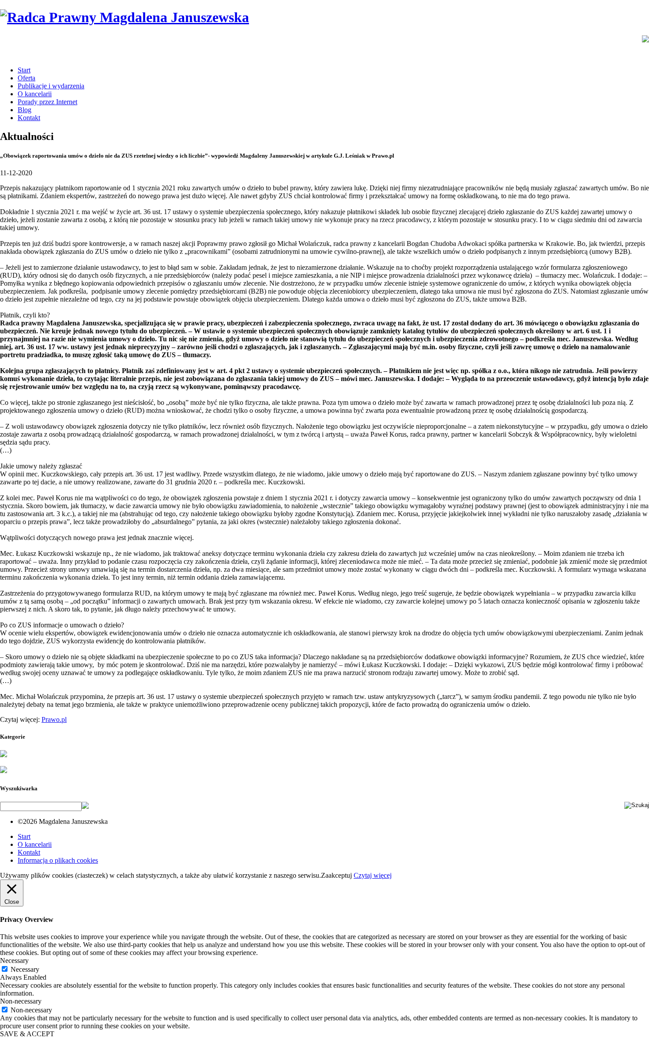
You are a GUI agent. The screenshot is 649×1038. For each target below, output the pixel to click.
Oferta (26, 78)
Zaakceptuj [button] (336, 875)
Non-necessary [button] (21, 1001)
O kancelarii (35, 94)
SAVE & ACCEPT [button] (27, 1034)
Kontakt (29, 117)
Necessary (25, 969)
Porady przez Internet (47, 102)
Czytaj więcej (373, 875)
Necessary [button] (14, 960)
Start (24, 70)
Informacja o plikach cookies (58, 860)
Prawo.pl (54, 719)
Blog (24, 109)
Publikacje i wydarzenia (51, 86)
